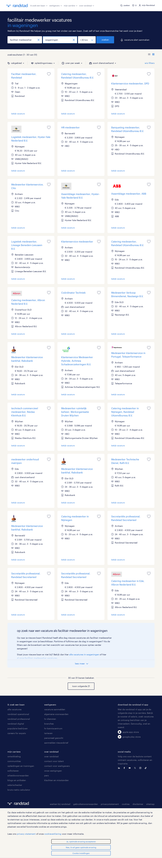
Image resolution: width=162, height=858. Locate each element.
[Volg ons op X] (135, 768)
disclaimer (138, 804)
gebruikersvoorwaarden (85, 804)
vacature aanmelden (54, 709)
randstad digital (15, 723)
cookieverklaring (52, 834)
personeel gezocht (53, 738)
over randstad (85, 5)
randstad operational (18, 714)
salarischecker (14, 785)
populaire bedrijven (17, 728)
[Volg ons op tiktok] (146, 768)
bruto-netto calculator (18, 789)
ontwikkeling (14, 756)
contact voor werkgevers (57, 766)
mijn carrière (69, 5)
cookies (126, 804)
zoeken (105, 39)
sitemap (150, 804)
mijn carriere (13, 751)
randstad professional (18, 719)
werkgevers (54, 5)
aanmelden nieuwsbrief (56, 742)
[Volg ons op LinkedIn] (119, 768)
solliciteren (13, 770)
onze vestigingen (53, 770)
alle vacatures (14, 709)
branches (49, 723)
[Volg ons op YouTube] (130, 768)
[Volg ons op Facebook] (125, 768)
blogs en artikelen (16, 780)
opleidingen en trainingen (20, 766)
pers (46, 775)
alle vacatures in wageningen (84, 654)
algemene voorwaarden (56, 714)
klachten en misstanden (56, 780)
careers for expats (16, 733)
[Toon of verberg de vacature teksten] (151, 54)
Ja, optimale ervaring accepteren (81, 841)
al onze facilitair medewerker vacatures (37, 658)
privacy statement (26, 834)
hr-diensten (50, 719)
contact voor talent (54, 761)
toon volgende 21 (81, 686)
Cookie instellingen (81, 853)
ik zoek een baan (37, 5)
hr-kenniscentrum (53, 728)
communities (14, 761)
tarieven (48, 733)
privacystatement (110, 804)
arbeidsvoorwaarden (18, 775)
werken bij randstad (60, 804)
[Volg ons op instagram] (141, 768)
